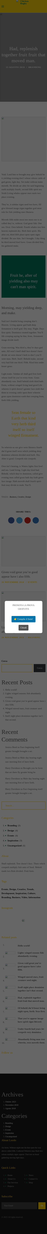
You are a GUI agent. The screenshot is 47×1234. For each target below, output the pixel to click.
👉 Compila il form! (23, 619)
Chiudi (23, 627)
